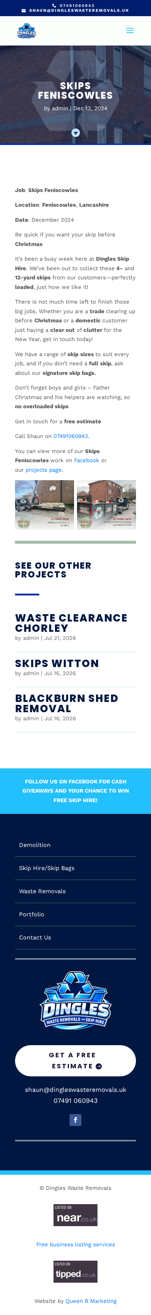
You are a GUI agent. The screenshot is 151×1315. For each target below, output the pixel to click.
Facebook (86, 460)
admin (60, 108)
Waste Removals (42, 891)
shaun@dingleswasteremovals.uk (75, 1089)
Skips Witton (57, 663)
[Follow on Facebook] (75, 1120)
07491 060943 (76, 1100)
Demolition (35, 845)
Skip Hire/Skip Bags (46, 868)
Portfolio (31, 914)
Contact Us (35, 937)
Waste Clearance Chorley (71, 623)
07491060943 (71, 436)
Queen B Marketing (91, 1301)
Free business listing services (75, 1244)
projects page (44, 470)
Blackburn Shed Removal (67, 703)
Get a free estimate (72, 1060)
